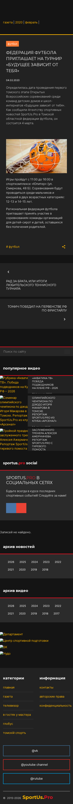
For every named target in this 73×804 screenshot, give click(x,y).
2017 (56, 613)
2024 (34, 561)
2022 (58, 561)
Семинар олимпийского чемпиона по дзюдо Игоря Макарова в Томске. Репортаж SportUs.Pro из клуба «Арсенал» (44, 407)
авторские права (52, 696)
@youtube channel (35, 765)
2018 (45, 569)
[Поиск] (67, 351)
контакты (46, 687)
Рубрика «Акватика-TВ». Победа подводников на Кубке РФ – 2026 (45, 381)
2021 (11, 569)
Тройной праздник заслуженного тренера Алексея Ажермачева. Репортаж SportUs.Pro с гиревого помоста (44, 436)
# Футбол (12, 247)
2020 (22, 569)
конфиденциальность (56, 705)
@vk (35, 751)
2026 (11, 561)
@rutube (36, 778)
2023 (46, 561)
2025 (22, 561)
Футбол (12, 43)
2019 (34, 569)
